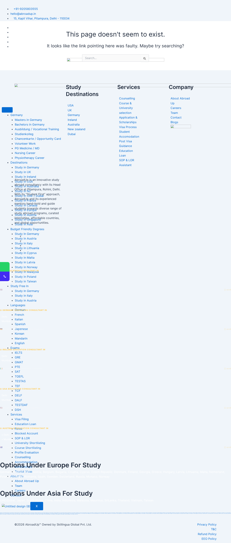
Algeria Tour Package (45, 514)
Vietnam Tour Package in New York (22, 512)
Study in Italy (24, 295)
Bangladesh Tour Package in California (60, 513)
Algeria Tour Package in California (63, 514)
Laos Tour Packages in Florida (219, 512)
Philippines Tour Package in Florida (132, 512)
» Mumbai (7, 281)
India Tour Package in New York (41, 513)
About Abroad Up (27, 481)
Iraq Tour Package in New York (37, 514)
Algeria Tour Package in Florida (52, 514)
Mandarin (21, 338)
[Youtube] (24, 245)
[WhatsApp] (5, 267)
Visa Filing (22, 419)
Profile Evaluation (27, 452)
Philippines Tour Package (122, 512)
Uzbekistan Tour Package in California (73, 512)
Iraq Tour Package (11, 514)
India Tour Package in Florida (32, 513)
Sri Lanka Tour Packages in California (113, 512)
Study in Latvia (25, 262)
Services (16, 414)
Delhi (4, 316)
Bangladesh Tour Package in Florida (71, 513)
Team (18, 486)
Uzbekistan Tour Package (41, 512)
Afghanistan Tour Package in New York (124, 513)
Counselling (23, 457)
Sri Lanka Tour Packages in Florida (91, 512)
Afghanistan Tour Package (92, 513)
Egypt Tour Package (173, 513)
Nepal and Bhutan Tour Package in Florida (176, 512)
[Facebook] (24, 236)
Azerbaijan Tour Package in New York (165, 513)
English (20, 343)
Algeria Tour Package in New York (73, 514)
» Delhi (5, 277)
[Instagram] (24, 250)
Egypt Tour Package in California (200, 513)
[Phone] (5, 276)
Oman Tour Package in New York (226, 513)
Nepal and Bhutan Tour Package (164, 512)
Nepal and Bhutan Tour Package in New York (202, 512)
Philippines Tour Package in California (154, 512)
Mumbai (6, 321)
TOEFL (19, 376)
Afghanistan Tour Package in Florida (113, 513)
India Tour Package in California (23, 513)
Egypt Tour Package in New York (181, 513)
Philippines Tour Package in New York (143, 512)
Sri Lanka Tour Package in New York (102, 512)
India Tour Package (15, 513)
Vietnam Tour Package (3, 512)
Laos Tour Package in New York (7, 513)
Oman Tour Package (208, 513)
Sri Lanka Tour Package (82, 512)
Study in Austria (25, 300)
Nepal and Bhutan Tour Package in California (189, 512)
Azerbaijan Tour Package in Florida (143, 513)
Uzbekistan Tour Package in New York (61, 512)
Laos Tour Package (211, 512)
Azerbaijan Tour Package (133, 513)
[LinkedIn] (24, 241)
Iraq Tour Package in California (19, 514)
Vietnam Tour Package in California (32, 512)
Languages (17, 305)
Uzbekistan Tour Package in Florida (51, 512)
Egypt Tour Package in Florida (191, 513)
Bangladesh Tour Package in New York (82, 513)
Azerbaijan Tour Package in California (154, 513)
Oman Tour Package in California (216, 513)
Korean (19, 333)
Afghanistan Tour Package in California (102, 513)
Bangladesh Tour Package (50, 513)
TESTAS (20, 381)
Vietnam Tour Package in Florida (11, 512)
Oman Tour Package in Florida (4, 514)
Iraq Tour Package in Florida (28, 514)
